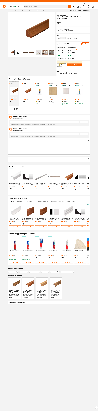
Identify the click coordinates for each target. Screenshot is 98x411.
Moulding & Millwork (15, 10)
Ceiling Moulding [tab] (71, 201)
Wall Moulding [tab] (20, 201)
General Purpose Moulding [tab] (57, 201)
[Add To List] (85, 14)
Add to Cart (75, 64)
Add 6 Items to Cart (16, 112)
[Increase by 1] (65, 64)
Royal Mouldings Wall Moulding (39, 10)
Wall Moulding (28, 10)
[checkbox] (10, 83)
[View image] (12, 52)
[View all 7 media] (51, 52)
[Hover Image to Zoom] (32, 30)
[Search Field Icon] (69, 6)
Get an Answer (84, 121)
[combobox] (46, 6)
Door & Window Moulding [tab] (42, 201)
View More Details (62, 31)
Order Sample (85, 43)
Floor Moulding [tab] (30, 201)
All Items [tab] (12, 201)
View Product (12, 297)
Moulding (22, 10)
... (9, 10)
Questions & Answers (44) (70, 19)
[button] (49, 141)
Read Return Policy (63, 74)
